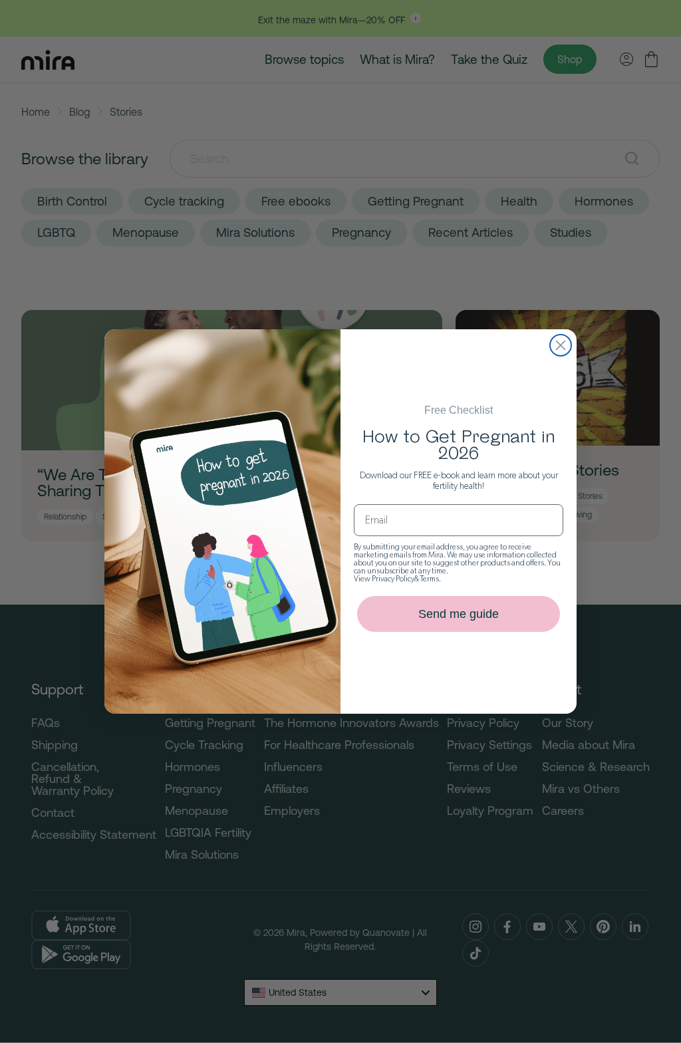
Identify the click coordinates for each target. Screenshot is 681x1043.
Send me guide (458, 614)
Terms (429, 579)
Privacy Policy (393, 579)
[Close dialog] (560, 345)
